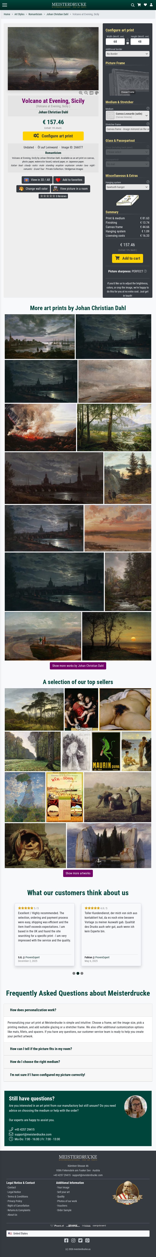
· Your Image (62, 1187)
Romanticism (35, 14)
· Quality (60, 1196)
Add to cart (129, 258)
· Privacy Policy (14, 1201)
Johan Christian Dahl (57, 14)
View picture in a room (73, 188)
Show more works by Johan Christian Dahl (78, 666)
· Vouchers (61, 1205)
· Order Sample (64, 1210)
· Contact (11, 1187)
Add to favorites (71, 180)
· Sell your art (63, 1192)
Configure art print (56, 135)
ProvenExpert (37, 957)
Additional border (114, 49)
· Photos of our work (66, 1201)
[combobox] (128, 54)
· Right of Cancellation (17, 1205)
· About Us (11, 1214)
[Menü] (4, 5)
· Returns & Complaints (18, 1210)
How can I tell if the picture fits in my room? (41, 1049)
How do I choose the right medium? (35, 1062)
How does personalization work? (33, 1010)
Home (7, 14)
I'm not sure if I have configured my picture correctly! (47, 1075)
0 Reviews (60, 196)
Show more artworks (78, 873)
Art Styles (19, 14)
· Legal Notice (13, 1192)
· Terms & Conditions (17, 1196)
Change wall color (35, 188)
